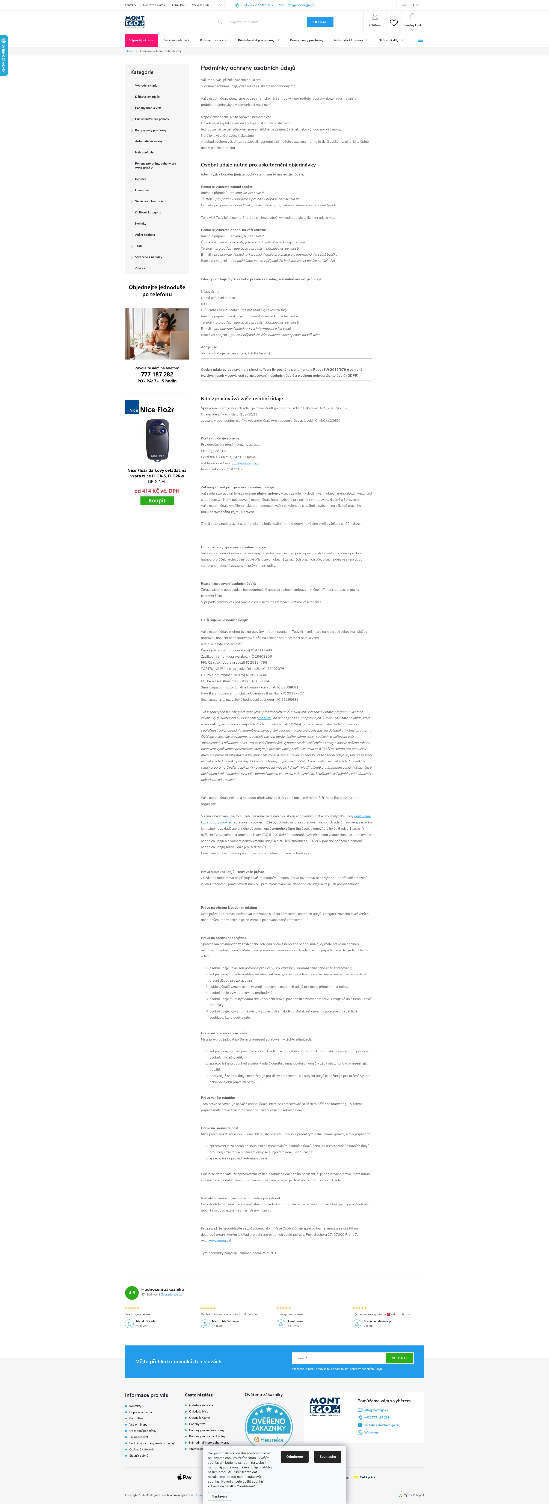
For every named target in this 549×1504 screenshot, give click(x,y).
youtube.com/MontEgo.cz (381, 1425)
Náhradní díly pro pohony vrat (209, 1442)
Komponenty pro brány (150, 130)
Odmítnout (294, 1456)
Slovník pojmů (138, 1456)
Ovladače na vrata (201, 1405)
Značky (140, 268)
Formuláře (178, 5)
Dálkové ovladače (147, 97)
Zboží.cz (264, 718)
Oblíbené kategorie (148, 212)
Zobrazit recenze (171, 1295)
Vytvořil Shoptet (414, 1495)
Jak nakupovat (138, 1437)
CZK (411, 5)
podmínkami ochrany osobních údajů (357, 1369)
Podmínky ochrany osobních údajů (152, 1443)
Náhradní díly (144, 152)
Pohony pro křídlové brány (207, 1430)
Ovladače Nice (198, 1411)
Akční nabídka (145, 235)
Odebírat (399, 1358)
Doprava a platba (154, 5)
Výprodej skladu (146, 86)
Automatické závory (149, 141)
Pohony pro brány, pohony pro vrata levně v (155, 166)
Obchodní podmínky (142, 1431)
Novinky (140, 224)
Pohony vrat (197, 1424)
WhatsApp (371, 1433)
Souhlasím (328, 1456)
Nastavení (220, 1496)
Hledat (320, 22)
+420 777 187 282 (376, 1418)
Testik (139, 246)
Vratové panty (198, 1449)
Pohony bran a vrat (148, 108)
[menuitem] (141, 40)
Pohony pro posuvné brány (207, 1436)
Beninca (140, 179)
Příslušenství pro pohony (152, 119)
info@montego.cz (245, 463)
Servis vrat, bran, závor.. (151, 201)
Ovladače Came (199, 1418)
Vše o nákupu (200, 5)
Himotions (142, 190)
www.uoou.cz (219, 1240)
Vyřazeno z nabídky (148, 257)
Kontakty (130, 5)
